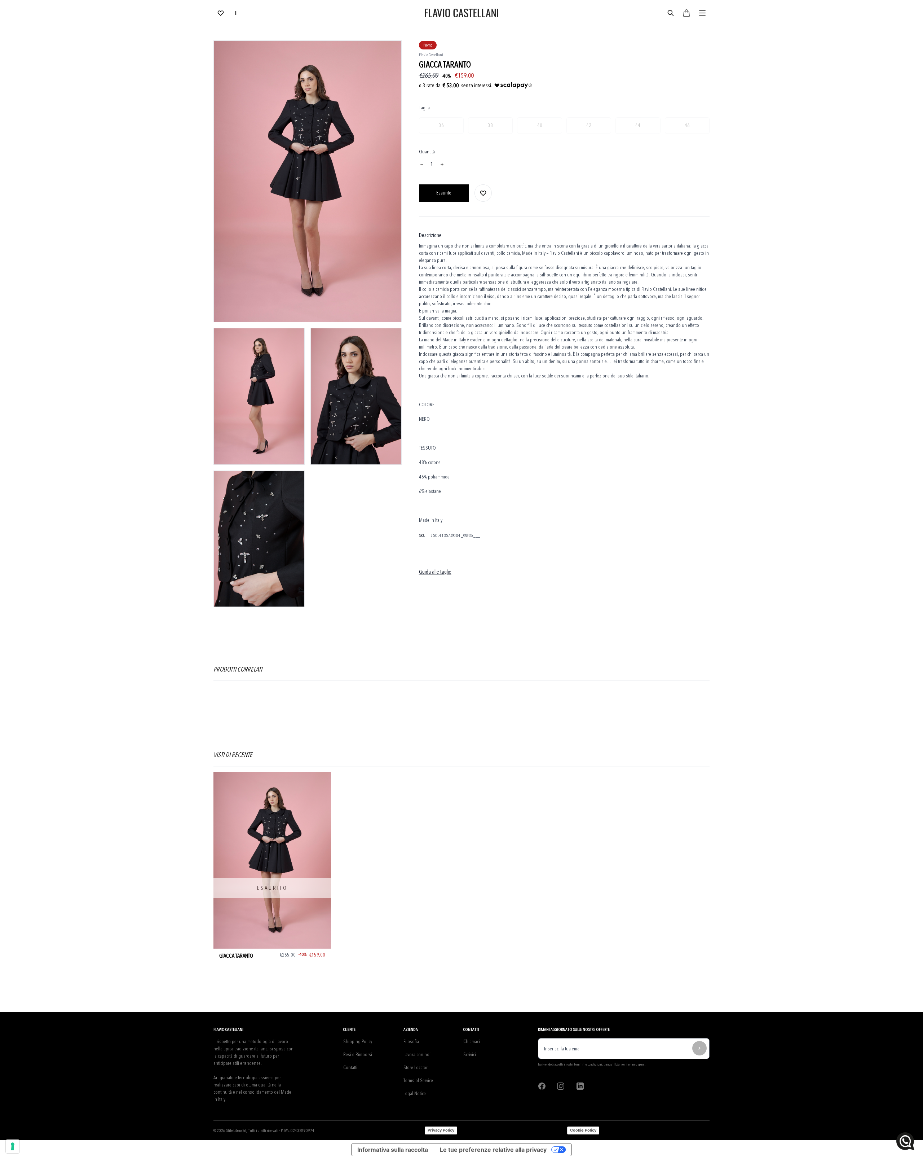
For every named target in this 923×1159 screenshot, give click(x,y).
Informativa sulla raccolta (392, 1149)
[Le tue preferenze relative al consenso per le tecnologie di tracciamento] (12, 1146)
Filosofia (411, 1041)
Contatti (350, 1067)
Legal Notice (414, 1093)
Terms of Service (418, 1080)
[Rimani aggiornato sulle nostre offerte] (699, 1048)
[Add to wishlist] (483, 193)
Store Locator (415, 1067)
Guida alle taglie (435, 572)
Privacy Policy (441, 1130)
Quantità (427, 151)
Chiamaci (471, 1041)
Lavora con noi (416, 1054)
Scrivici (469, 1054)
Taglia (424, 107)
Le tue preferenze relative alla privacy (493, 1149)
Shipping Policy (357, 1041)
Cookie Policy (583, 1130)
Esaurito (443, 192)
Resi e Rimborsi (357, 1054)
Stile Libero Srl (236, 1130)
